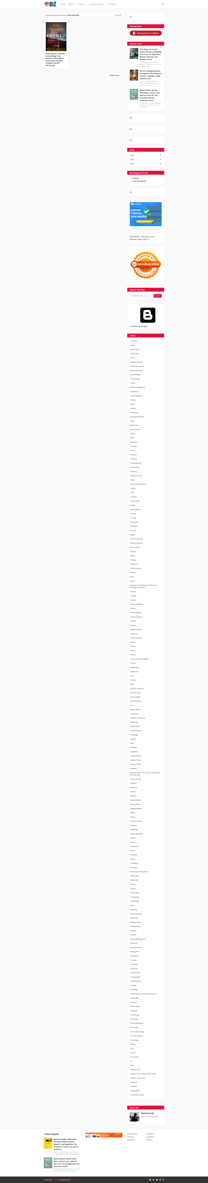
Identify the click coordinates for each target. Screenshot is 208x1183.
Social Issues (135, 973)
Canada (133, 446)
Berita (133, 404)
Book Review (135, 429)
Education (134, 526)
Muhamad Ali (147, 1113)
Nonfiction (134, 846)
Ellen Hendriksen (137, 539)
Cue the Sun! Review (138, 484)
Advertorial (135, 354)
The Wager (135, 1040)
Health (133, 621)
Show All (118, 15)
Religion (133, 931)
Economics (134, 522)
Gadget (133, 596)
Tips (132, 1048)
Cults (132, 492)
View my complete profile (149, 1117)
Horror (133, 655)
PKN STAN (134, 880)
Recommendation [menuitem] (96, 4)
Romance (134, 943)
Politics (133, 888)
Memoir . (134, 796)
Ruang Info (135, 956)
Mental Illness (136, 804)
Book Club (134, 425)
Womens (134, 1082)
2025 (146, 159)
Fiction (133, 572)
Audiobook (135, 391)
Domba (133, 514)
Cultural (133, 497)
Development (136, 509)
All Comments (139, 181)
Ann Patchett (135, 375)
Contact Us (150, 1137)
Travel (133, 1053)
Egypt (133, 535)
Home (133, 650)
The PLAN (134, 1027)
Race (132, 905)
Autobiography (136, 396)
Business (134, 442)
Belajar (133, 400)
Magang (134, 768)
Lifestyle (134, 747)
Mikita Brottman (136, 808)
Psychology (135, 901)
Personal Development (139, 872)
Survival (134, 1002)
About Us (130, 1137)
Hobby (133, 646)
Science (133, 960)
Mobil (133, 813)
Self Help (134, 964)
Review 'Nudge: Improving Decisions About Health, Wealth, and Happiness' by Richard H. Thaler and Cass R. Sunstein (66, 1144)
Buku (132, 438)
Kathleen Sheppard (138, 718)
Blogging (55, 1180)
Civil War (134, 459)
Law (132, 743)
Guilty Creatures (137, 617)
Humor (133, 663)
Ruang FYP (134, 952)
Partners (149, 1140)
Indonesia (134, 671)
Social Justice (135, 977)
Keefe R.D (134, 722)
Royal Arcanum (136, 947)
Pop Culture (135, 893)
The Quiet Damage (137, 1032)
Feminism (134, 564)
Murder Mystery (136, 821)
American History (137, 370)
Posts (136, 178)
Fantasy (133, 560)
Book (132, 421)
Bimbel (133, 408)
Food (132, 581)
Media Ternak (136, 779)
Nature (133, 838)
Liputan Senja (136, 760)
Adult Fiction (135, 349)
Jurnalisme (134, 714)
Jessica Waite (135, 697)
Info (132, 676)
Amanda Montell (137, 362)
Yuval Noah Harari (137, 1095)
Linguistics (134, 751)
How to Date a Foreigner (140, 659)
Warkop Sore (135, 1069)
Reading (134, 909)
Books (133, 434)
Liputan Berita (136, 756)
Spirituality (134, 998)
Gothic (133, 608)
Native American (137, 834)
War (132, 1065)
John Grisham (136, 709)
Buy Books (131, 1140)
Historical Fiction (136, 638)
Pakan (133, 859)
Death (133, 505)
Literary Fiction (136, 764)
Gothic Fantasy (136, 613)
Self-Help (134, 968)
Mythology (134, 829)
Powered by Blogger (139, 326)
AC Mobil (134, 341)
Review (133, 935)
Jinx (132, 705)
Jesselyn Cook (136, 693)
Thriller (133, 1044)
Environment (135, 547)
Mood (133, 817)
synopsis (134, 1011)
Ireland (133, 680)
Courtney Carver (137, 476)
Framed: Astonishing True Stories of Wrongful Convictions (143, 586)
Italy (132, 684)
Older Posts (114, 75)
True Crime (135, 1057)
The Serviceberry (137, 1036)
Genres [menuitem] (81, 4)
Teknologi (134, 1019)
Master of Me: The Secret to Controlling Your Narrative (145, 774)
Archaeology (135, 379)
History (133, 642)
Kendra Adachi (136, 730)
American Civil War (137, 366)
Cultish (133, 488)
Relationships (136, 926)
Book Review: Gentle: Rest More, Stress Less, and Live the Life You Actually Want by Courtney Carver (150, 95)
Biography (134, 412)
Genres (133, 600)
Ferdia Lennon (136, 568)
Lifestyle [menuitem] (111, 4)
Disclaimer (150, 1134)
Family (133, 556)
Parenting (134, 863)
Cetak (133, 450)
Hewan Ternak (136, 629)
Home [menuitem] (63, 4)
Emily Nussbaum (137, 543)
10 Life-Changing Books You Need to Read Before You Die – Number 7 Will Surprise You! (150, 75)
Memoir (133, 792)
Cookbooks (135, 467)
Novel (133, 851)
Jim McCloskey (136, 701)
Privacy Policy (132, 1134)
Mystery (134, 825)
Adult (132, 345)
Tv (131, 1061)
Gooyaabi (74, 1180)
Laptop (133, 739)
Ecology (133, 518)
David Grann (135, 501)
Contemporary (136, 463)
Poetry (133, 884)
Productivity (135, 897)
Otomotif (134, 855)
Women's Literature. (138, 1078)
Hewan (133, 625)
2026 (146, 155)
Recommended (136, 914)
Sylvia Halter (135, 1006)
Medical (133, 783)
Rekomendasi (136, 922)
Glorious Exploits (137, 604)
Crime (133, 480)
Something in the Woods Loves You (144, 994)
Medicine (134, 787)
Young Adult (135, 1091)
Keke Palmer (135, 726)
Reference (134, 918)
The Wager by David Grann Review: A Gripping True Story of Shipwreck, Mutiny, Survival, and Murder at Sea (150, 54)
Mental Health (136, 800)
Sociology (134, 989)
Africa (133, 358)
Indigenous (135, 667)
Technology (135, 1015)
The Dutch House (137, 1023)
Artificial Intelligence (138, 387)
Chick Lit (133, 455)
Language (134, 735)
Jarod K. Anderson (137, 688)
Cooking (134, 471)
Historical (134, 634)
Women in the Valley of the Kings (143, 1074)
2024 (146, 164)
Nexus (133, 842)
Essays (133, 551)
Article (133, 383)
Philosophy (135, 876)
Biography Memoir (137, 417)
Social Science (136, 981)
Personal (134, 867)
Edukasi (133, 530)
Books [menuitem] (71, 4)
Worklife (134, 1086)
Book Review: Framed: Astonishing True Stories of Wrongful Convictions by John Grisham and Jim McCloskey (55, 59)
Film (132, 577)
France (133, 591)
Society (133, 985)
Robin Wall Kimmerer (138, 939)
